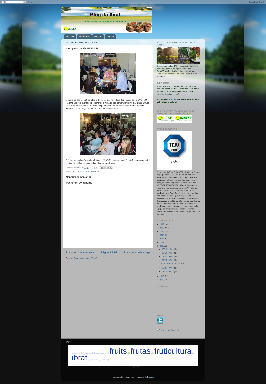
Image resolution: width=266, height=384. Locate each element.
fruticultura (174, 351)
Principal (70, 36)
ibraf (81, 357)
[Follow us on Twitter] (160, 323)
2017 (162, 224)
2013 (162, 239)
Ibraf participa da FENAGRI (173, 263)
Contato (110, 36)
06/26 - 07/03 (168, 268)
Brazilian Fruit (84, 172)
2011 (162, 246)
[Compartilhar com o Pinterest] (111, 167)
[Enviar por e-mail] (100, 167)
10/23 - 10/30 (168, 249)
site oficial (174, 99)
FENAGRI (95, 172)
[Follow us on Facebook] (168, 330)
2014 (162, 235)
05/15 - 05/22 (168, 272)
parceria (105, 360)
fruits (120, 351)
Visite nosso (162, 99)
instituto (95, 360)
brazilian (88, 353)
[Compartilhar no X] (105, 167)
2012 (162, 242)
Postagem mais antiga (137, 252)
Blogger (150, 377)
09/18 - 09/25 (168, 253)
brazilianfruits (101, 353)
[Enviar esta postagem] (96, 168)
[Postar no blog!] (103, 167)
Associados (84, 36)
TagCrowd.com (136, 367)
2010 (162, 276)
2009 (162, 280)
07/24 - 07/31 (168, 260)
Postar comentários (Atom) (85, 258)
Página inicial (109, 252)
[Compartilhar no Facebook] (108, 167)
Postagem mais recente (80, 252)
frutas (142, 351)
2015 (162, 231)
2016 (162, 228)
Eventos (98, 36)
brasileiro (77, 353)
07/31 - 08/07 (168, 256)
